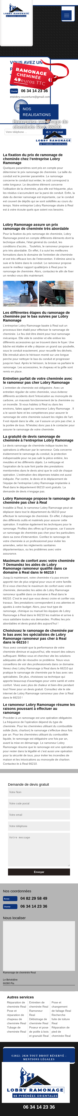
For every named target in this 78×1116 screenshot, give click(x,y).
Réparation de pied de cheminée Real (61, 1031)
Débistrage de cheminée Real (38, 1021)
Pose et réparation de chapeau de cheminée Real (16, 1017)
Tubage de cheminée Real (16, 1029)
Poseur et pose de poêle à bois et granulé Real (39, 1031)
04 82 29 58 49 (33, 898)
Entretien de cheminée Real (38, 1004)
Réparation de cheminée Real (16, 1004)
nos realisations (37, 112)
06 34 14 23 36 (33, 906)
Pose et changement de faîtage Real (61, 1006)
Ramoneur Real (36, 1012)
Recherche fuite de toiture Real (61, 1019)
